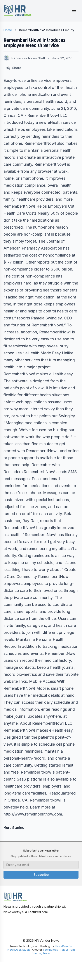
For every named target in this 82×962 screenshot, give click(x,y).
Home (7, 30)
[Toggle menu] (74, 10)
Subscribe (41, 874)
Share (16, 68)
